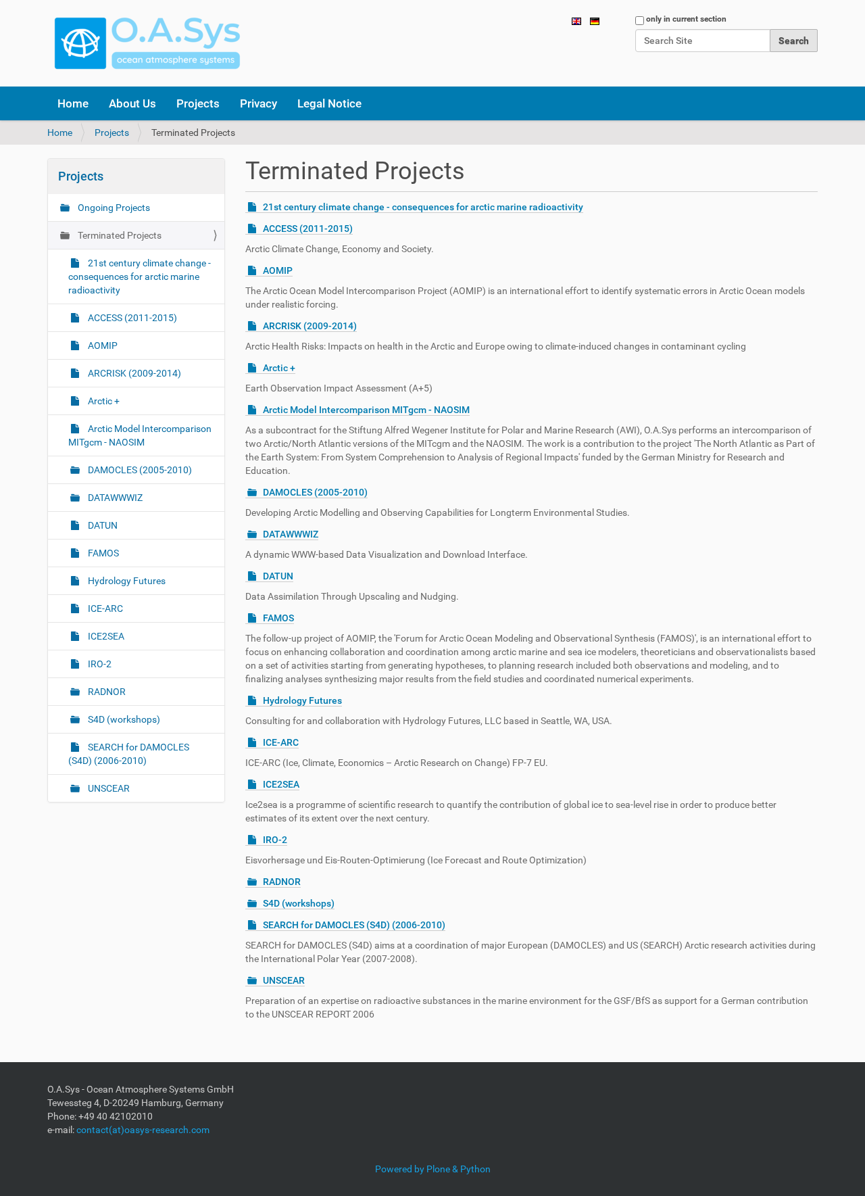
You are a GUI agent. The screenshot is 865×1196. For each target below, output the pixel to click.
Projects (198, 103)
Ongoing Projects (113, 207)
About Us (132, 103)
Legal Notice (329, 103)
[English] (147, 43)
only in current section (686, 19)
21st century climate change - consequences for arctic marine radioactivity (423, 206)
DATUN (278, 576)
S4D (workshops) (299, 903)
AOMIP (278, 270)
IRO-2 (275, 839)
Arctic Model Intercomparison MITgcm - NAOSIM (366, 409)
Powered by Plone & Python (433, 1169)
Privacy (258, 103)
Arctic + (279, 367)
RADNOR (282, 881)
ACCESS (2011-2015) (308, 228)
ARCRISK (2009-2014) (310, 325)
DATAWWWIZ (290, 534)
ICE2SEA (281, 784)
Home (73, 103)
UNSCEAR (284, 980)
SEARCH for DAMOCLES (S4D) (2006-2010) (354, 924)
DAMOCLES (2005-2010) (315, 492)
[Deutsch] (594, 20)
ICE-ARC (281, 742)
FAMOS (278, 618)
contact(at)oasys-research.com (142, 1129)
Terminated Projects (119, 235)
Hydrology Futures (302, 700)
